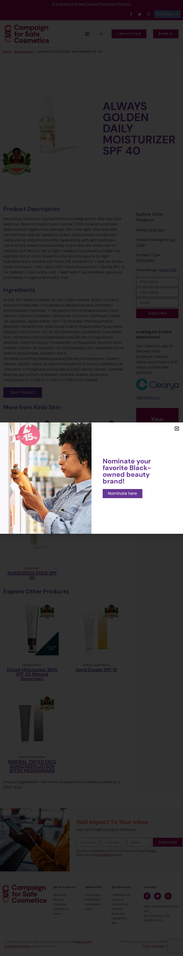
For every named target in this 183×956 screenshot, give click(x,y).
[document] (91, 478)
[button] (177, 428)
